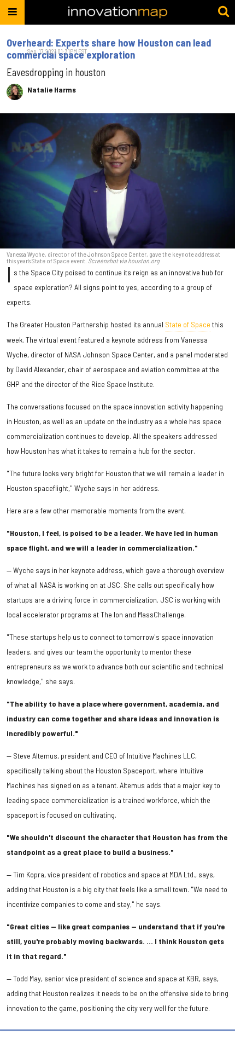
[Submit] (223, 12)
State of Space (187, 324)
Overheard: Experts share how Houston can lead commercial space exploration (109, 49)
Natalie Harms (51, 90)
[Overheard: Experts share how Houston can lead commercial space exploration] (117, 180)
